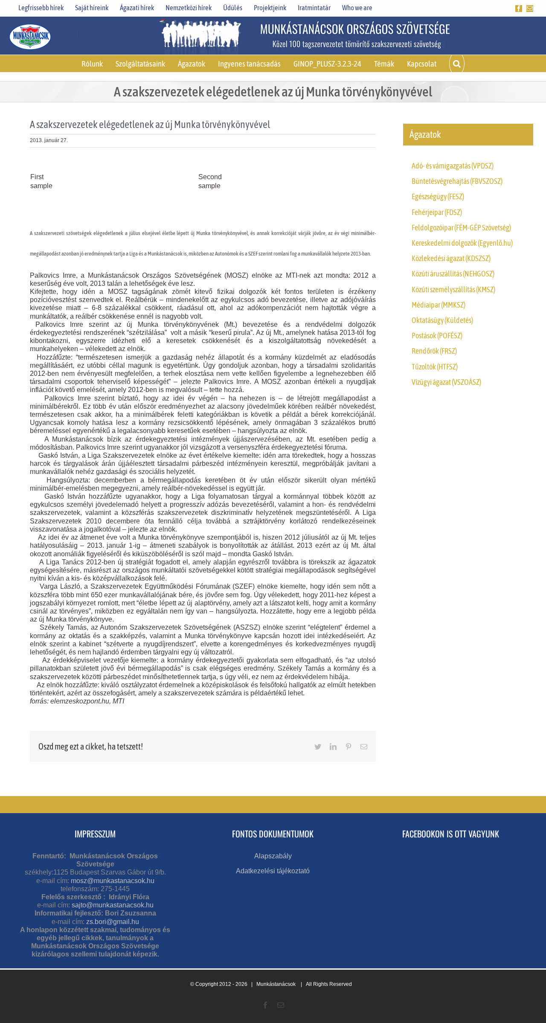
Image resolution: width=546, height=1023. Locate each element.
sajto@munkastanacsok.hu (113, 905)
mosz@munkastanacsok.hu (112, 880)
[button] (457, 63)
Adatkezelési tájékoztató (273, 871)
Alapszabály (273, 856)
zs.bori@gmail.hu (112, 921)
